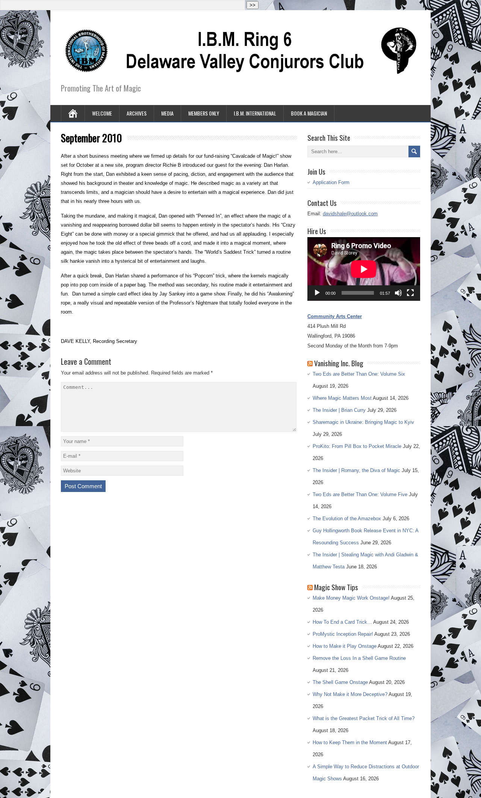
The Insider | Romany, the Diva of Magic (356, 470)
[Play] (317, 293)
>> (253, 5)
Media (167, 113)
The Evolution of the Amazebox (347, 518)
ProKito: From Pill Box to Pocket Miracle (357, 446)
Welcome (102, 113)
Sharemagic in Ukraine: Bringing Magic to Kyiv (363, 422)
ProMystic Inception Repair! (343, 634)
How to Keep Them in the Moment (350, 742)
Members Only (203, 113)
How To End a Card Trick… (342, 622)
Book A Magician (309, 113)
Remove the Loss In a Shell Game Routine (359, 658)
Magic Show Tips (336, 587)
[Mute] (398, 293)
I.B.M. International (255, 113)
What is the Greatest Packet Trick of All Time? (363, 718)
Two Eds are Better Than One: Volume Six (359, 374)
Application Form (331, 182)
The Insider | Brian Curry (339, 410)
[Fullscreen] (410, 293)
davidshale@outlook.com (350, 213)
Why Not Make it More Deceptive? (350, 694)
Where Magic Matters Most (342, 398)
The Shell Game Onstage (340, 682)
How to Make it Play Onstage (345, 646)
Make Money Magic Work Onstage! (351, 598)
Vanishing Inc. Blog (338, 363)
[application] (363, 269)
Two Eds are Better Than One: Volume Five (360, 494)
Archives (137, 113)
